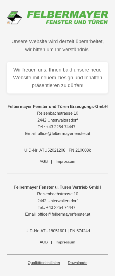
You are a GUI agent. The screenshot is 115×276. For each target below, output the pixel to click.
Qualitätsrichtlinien (44, 262)
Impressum (65, 161)
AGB (44, 161)
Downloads (77, 262)
